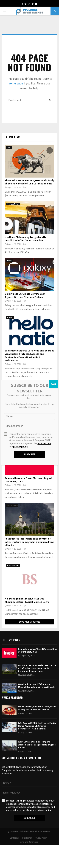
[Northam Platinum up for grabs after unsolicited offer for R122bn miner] (29, 217)
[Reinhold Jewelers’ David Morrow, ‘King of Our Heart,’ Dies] (9, 653)
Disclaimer (27, 838)
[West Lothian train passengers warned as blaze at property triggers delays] (9, 745)
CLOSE (53, 384)
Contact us (14, 838)
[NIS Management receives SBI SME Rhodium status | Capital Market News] (29, 579)
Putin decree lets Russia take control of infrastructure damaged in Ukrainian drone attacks (29, 542)
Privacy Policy (41, 838)
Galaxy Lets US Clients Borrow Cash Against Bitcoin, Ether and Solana (25, 295)
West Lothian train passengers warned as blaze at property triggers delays (37, 744)
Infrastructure (12, 505)
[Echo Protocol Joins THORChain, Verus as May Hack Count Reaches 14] (9, 710)
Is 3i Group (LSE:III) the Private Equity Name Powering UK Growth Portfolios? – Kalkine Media (37, 726)
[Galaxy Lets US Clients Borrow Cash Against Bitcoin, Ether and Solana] (29, 274)
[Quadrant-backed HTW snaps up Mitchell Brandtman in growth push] (9, 688)
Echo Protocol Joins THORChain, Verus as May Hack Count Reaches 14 (37, 708)
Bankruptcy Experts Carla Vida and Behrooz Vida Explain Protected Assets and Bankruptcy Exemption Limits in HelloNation (29, 356)
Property (10, 317)
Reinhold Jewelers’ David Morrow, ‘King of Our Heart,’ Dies (28, 480)
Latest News (12, 137)
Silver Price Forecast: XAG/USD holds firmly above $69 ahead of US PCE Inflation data (29, 182)
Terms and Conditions (28, 842)
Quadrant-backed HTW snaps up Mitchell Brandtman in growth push (36, 685)
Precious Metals (13, 204)
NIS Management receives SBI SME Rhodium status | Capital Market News (27, 600)
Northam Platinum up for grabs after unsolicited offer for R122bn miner (26, 239)
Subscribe (29, 818)
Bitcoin (9, 261)
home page (15, 83)
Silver (9, 147)
